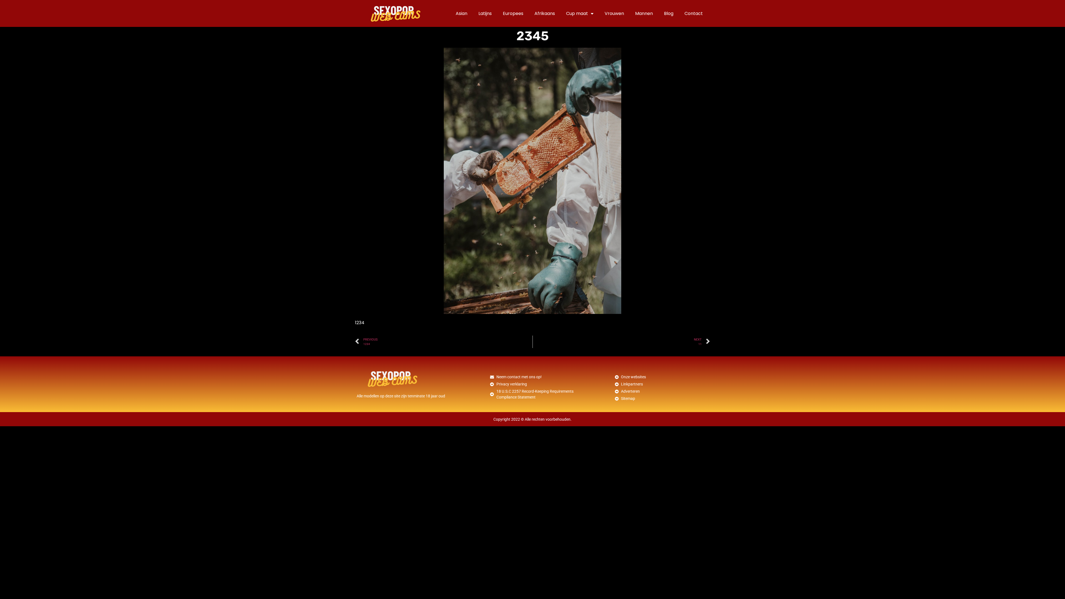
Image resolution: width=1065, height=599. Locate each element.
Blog (668, 13)
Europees (513, 13)
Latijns (485, 13)
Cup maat (577, 13)
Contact (693, 13)
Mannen (644, 13)
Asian (461, 13)
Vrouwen (614, 13)
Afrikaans (544, 13)
